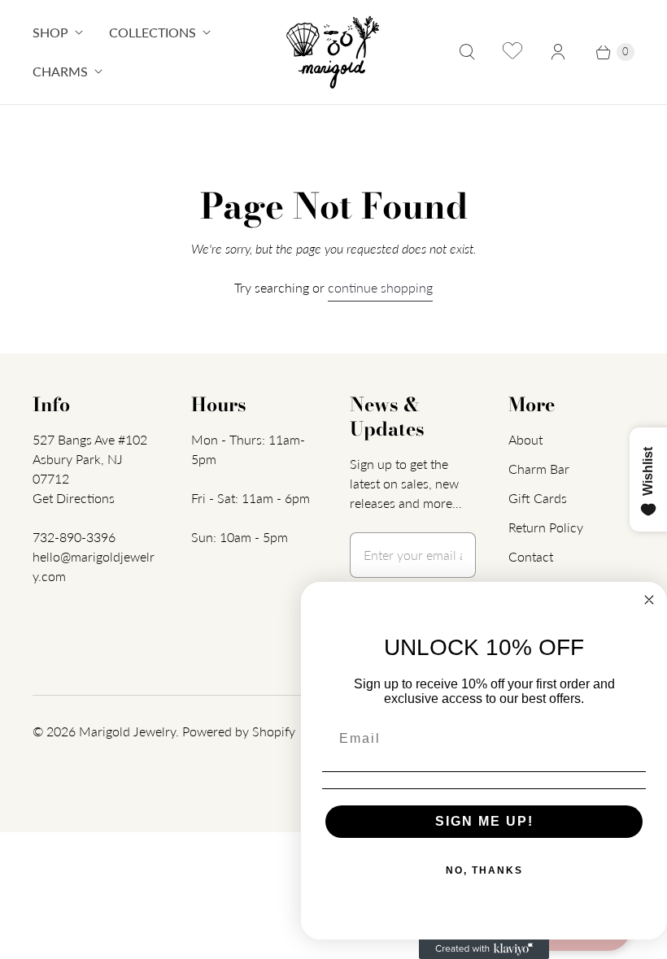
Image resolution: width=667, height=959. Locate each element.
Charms (60, 71)
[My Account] (558, 52)
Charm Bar (538, 468)
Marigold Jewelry (127, 731)
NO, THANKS (484, 870)
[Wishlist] (512, 52)
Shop (50, 32)
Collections (152, 32)
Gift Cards (537, 498)
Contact (530, 556)
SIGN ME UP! (484, 821)
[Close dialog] (649, 600)
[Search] (467, 52)
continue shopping (380, 287)
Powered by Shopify (238, 731)
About (525, 439)
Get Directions (74, 498)
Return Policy (545, 527)
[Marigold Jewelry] (334, 52)
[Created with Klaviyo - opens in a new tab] (484, 949)
